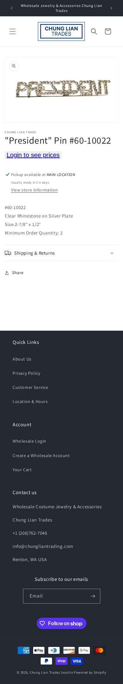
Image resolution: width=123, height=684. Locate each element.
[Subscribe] (93, 596)
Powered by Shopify (90, 672)
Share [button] (18, 272)
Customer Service (30, 387)
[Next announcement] (111, 8)
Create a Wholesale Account (41, 455)
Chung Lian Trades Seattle (51, 672)
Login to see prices (33, 155)
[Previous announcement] (12, 8)
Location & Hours (30, 401)
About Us (22, 359)
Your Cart (22, 469)
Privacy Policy (26, 373)
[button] (13, 31)
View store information (34, 190)
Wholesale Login (29, 441)
